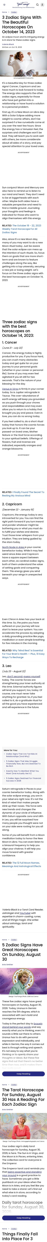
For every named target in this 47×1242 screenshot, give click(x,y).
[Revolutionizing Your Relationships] (23, 4)
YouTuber (25, 913)
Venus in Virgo (10, 388)
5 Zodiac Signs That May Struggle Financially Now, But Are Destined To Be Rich (23, 763)
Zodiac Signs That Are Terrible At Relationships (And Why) (21, 755)
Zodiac (14, 12)
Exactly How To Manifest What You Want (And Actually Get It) (22, 772)
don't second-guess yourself (23, 676)
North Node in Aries (13, 547)
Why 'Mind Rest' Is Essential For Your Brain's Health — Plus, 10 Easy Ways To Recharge (23, 654)
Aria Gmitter (7, 964)
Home (4, 12)
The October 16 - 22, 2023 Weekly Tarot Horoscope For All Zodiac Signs (21, 229)
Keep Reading (23, 1074)
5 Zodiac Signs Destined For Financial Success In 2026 (23, 779)
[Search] (37, 4)
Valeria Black (8, 44)
